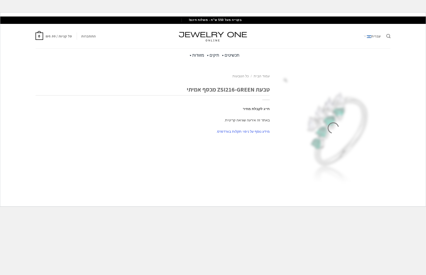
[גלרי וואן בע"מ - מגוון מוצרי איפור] (213, 36)
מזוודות (198, 55)
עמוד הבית (262, 76)
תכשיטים (232, 55)
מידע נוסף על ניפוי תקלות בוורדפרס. (243, 131)
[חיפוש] (388, 36)
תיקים (214, 55)
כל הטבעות (240, 76)
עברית (376, 36)
